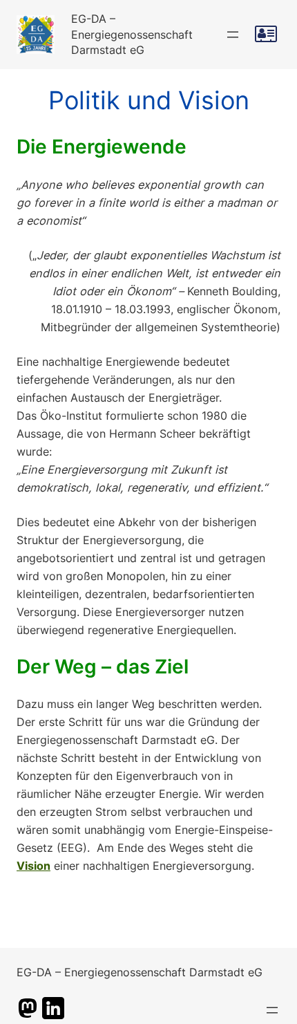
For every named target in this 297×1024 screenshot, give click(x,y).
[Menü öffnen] (232, 34)
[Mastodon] (28, 1015)
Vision (33, 866)
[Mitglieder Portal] (267, 34)
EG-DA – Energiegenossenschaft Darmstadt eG (132, 34)
